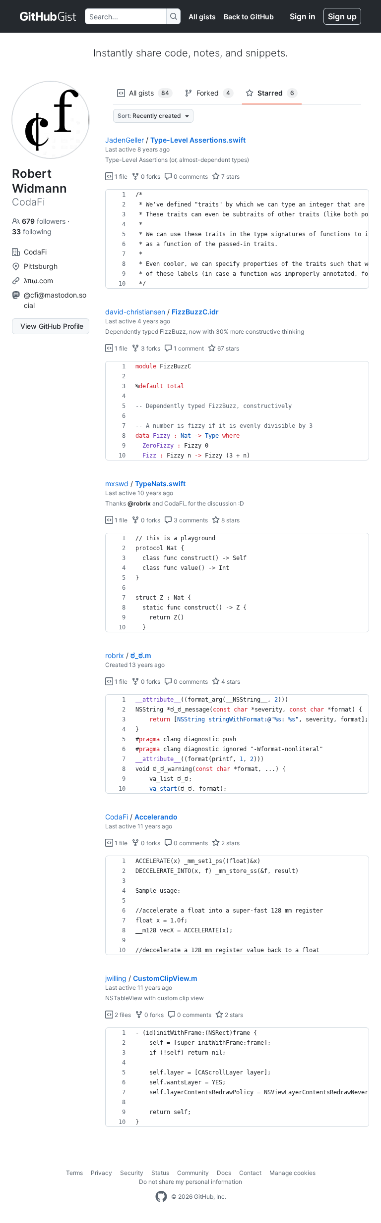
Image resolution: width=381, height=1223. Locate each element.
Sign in (303, 16)
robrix (114, 655)
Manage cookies (292, 1172)
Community (193, 1172)
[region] (237, 239)
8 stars (230, 520)
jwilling (116, 978)
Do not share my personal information (190, 1181)
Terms (74, 1172)
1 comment (188, 348)
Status (160, 1172)
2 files (122, 1015)
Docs (224, 1172)
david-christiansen (135, 311)
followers (44, 221)
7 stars (230, 176)
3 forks (149, 348)
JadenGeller (124, 140)
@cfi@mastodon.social (55, 300)
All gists (202, 16)
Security (131, 1172)
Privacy (101, 1172)
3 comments (190, 520)
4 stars (230, 681)
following (32, 231)
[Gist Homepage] (48, 16)
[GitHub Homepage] (161, 1196)
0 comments (190, 176)
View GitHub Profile (51, 326)
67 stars (227, 348)
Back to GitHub (249, 16)
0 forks (149, 176)
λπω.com (38, 280)
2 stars (230, 843)
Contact (250, 1172)
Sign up (342, 16)
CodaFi (116, 817)
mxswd (116, 483)
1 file (120, 176)
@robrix (139, 503)
